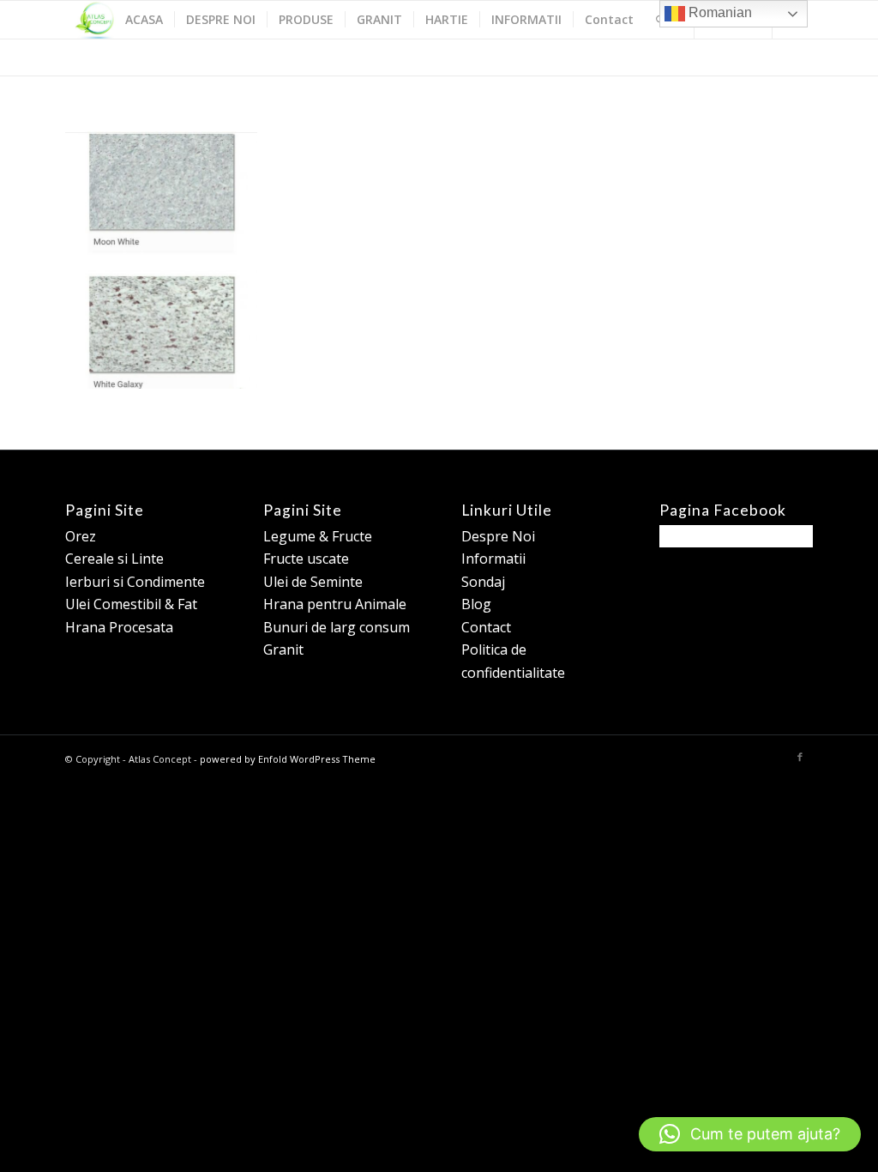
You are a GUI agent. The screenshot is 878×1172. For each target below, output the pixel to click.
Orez (80, 536)
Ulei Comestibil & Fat (131, 604)
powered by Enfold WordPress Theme (288, 758)
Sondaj (483, 581)
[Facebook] (800, 757)
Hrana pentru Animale (334, 604)
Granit (283, 649)
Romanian (718, 12)
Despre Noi (498, 536)
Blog (476, 604)
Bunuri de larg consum (336, 627)
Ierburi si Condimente (135, 581)
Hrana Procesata (119, 627)
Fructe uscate (306, 558)
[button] (750, 1134)
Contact (486, 627)
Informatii (493, 558)
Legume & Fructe (317, 536)
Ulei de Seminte (313, 581)
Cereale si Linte (114, 558)
